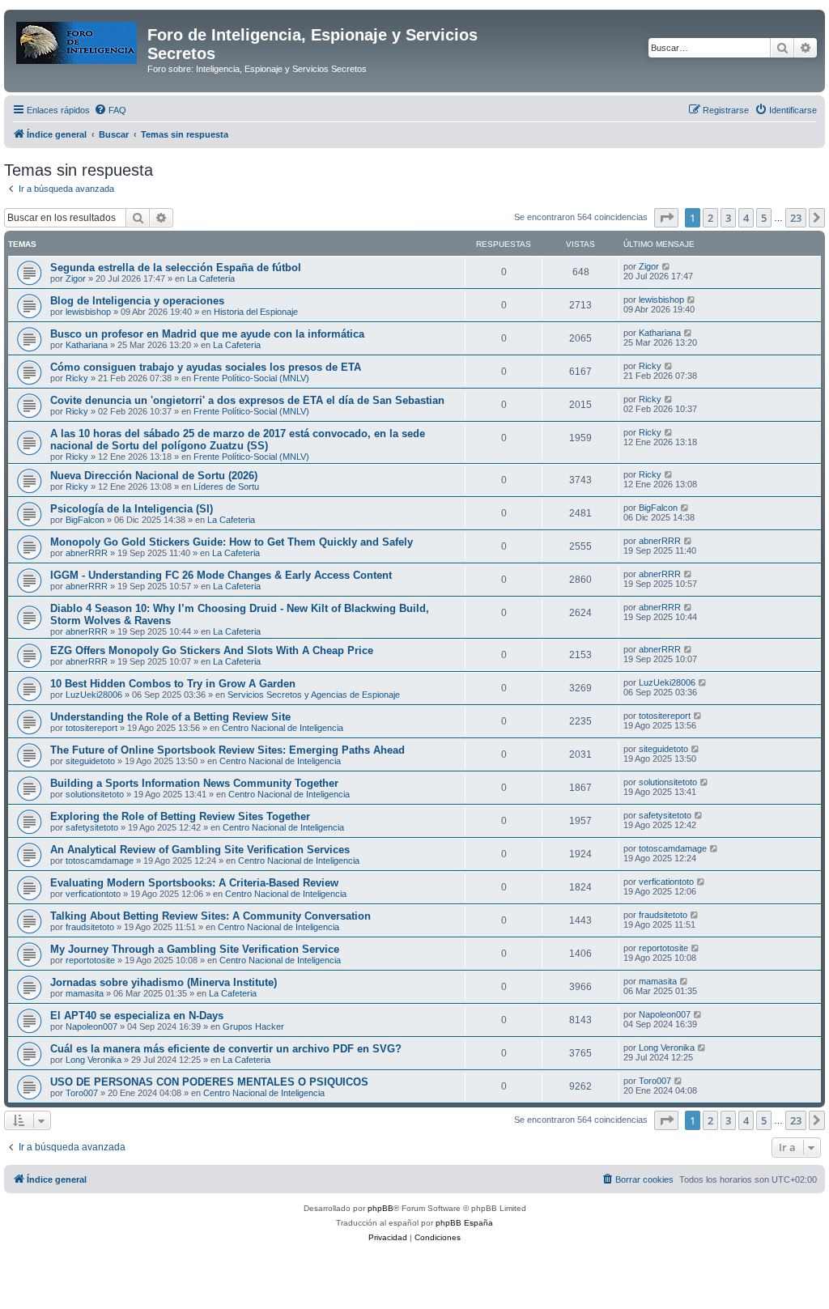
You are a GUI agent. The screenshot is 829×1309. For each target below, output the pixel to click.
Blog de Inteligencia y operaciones (137, 301)
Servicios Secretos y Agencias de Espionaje (313, 694)
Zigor (76, 278)
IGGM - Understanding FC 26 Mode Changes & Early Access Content (221, 575)
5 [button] (764, 217)
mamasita (85, 993)
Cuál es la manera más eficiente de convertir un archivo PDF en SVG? (226, 1049)
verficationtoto (93, 894)
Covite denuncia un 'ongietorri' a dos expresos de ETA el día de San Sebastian (247, 400)
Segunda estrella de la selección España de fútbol (175, 267)
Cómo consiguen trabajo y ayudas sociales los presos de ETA (205, 367)
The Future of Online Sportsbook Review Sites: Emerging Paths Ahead (227, 750)
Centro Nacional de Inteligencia (282, 728)
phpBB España (464, 1222)
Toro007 (82, 1093)
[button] (666, 217)
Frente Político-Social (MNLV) (251, 378)
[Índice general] (77, 40)
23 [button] (795, 217)
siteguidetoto (90, 761)
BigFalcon (85, 520)
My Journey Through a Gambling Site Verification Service (194, 949)
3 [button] (728, 217)
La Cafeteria (211, 278)
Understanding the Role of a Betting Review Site (170, 717)
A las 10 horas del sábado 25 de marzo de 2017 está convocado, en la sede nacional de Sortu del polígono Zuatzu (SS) (237, 439)
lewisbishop (88, 312)
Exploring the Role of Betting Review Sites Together (180, 816)
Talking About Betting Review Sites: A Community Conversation (210, 916)
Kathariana (87, 345)
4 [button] (746, 217)
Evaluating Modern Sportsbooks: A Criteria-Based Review (194, 883)
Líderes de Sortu (226, 486)
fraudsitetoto (90, 927)
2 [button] (710, 217)
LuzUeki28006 (94, 694)
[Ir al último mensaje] (666, 266)
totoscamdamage (100, 860)
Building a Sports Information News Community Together (194, 783)
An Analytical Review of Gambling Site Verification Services (200, 850)
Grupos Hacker (253, 1026)
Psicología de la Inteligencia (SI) (131, 509)
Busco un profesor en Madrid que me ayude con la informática (207, 334)
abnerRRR (87, 553)
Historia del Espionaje (256, 312)
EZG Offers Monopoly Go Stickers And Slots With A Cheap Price (211, 650)
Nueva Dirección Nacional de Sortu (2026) (153, 476)
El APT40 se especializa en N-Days (136, 1015)
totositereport (91, 728)
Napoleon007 (91, 1026)
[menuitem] (110, 110)
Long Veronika (93, 1060)
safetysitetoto (92, 827)
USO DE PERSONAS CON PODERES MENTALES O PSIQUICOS (209, 1082)
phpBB (380, 1208)
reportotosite (90, 960)
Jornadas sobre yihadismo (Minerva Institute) (163, 982)
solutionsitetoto (95, 794)
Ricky (77, 378)
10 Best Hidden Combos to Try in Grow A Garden (172, 684)
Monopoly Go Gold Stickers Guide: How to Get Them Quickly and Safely (231, 542)
